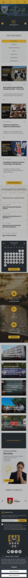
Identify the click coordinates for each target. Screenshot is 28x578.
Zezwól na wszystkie (14, 575)
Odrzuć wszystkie (14, 571)
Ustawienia (14, 567)
